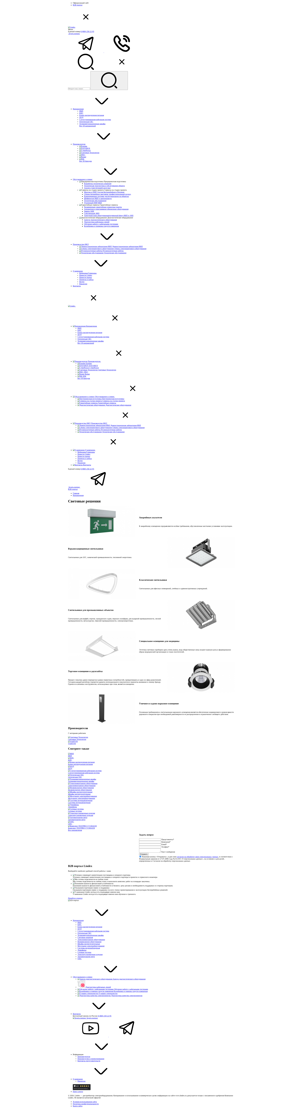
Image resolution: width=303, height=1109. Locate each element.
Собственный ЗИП (91, 213)
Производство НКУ (81, 244)
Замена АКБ (89, 211)
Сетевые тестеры (84, 952)
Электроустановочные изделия (90, 954)
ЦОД (81, 117)
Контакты (77, 286)
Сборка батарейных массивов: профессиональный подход (107, 194)
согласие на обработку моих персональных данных (197, 857)
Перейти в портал (75, 898)
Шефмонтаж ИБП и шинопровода (98, 198)
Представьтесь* (167, 839)
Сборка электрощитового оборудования (130, 249)
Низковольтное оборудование (89, 942)
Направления (78, 109)
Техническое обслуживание (95, 201)
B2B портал (77, 5)
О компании (78, 271)
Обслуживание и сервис (82, 179)
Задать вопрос (74, 34)
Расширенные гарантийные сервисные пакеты (103, 207)
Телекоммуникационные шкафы (92, 124)
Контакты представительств (89, 1061)
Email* (164, 844)
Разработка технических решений (97, 184)
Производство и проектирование (91, 1059)
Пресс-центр (78, 1092)
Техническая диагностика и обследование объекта (104, 186)
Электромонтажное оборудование (91, 940)
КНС (81, 113)
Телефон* (165, 847)
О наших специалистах (108, 993)
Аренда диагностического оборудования (100, 220)
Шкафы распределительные (89, 944)
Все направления (75, 830)
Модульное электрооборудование (91, 946)
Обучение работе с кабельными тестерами (101, 224)
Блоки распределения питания (91, 115)
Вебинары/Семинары (88, 273)
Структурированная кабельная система (95, 120)
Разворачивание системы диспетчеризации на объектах (106, 196)
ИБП (81, 111)
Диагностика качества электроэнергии (126, 996)
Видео (81, 282)
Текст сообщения (168, 852)
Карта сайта (77, 1106)
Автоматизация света (86, 957)
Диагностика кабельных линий (96, 222)
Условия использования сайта (85, 1102)
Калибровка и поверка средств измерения (131, 991)
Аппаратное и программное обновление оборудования (106, 209)
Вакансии (83, 284)
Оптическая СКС (86, 122)
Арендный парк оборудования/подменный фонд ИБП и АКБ (108, 216)
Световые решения (85, 937)
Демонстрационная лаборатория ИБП (127, 246)
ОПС (80, 959)
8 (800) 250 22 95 (87, 31)
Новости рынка (85, 277)
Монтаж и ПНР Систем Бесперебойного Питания (104, 192)
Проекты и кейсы (86, 280)
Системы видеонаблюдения (89, 948)
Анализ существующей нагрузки (97, 188)
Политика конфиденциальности (86, 1104)
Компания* (166, 842)
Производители (79, 144)
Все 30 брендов (85, 161)
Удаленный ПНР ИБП (93, 203)
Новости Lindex (85, 275)
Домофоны (82, 950)
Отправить (144, 854)
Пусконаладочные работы (113, 251)
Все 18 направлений (87, 126)
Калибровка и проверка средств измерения (101, 226)
